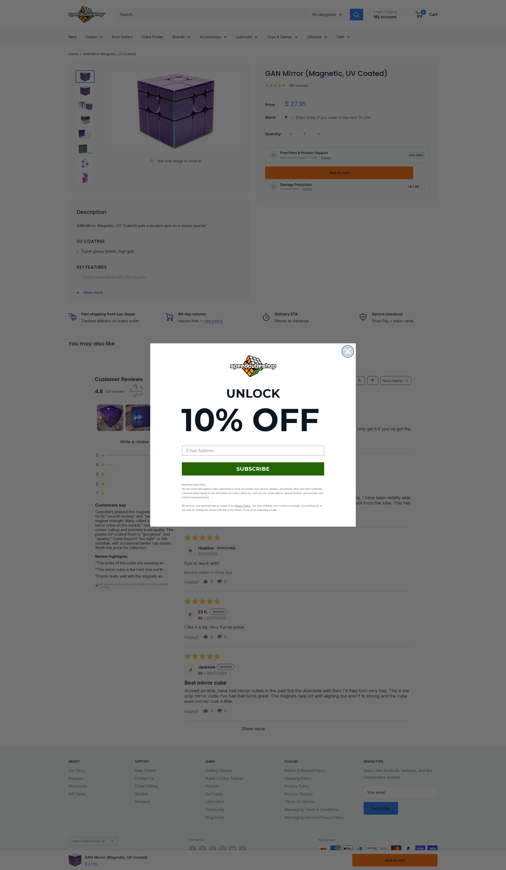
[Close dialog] (348, 351)
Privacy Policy (242, 505)
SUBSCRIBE (253, 469)
